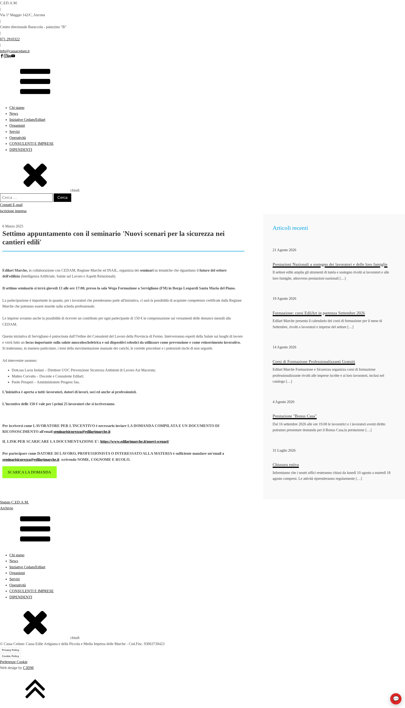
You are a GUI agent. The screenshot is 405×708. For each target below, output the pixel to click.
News (13, 113)
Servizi (14, 132)
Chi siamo (16, 108)
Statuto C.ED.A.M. (14, 502)
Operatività (17, 138)
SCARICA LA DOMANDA (29, 472)
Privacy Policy (10, 650)
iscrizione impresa (13, 211)
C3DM (28, 668)
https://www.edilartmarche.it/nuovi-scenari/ (134, 441)
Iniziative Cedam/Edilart (27, 120)
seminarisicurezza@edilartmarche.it (81, 432)
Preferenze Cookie (13, 662)
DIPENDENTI (20, 150)
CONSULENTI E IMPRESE (31, 144)
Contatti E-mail (11, 205)
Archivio (6, 508)
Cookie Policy (10, 656)
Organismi (17, 125)
